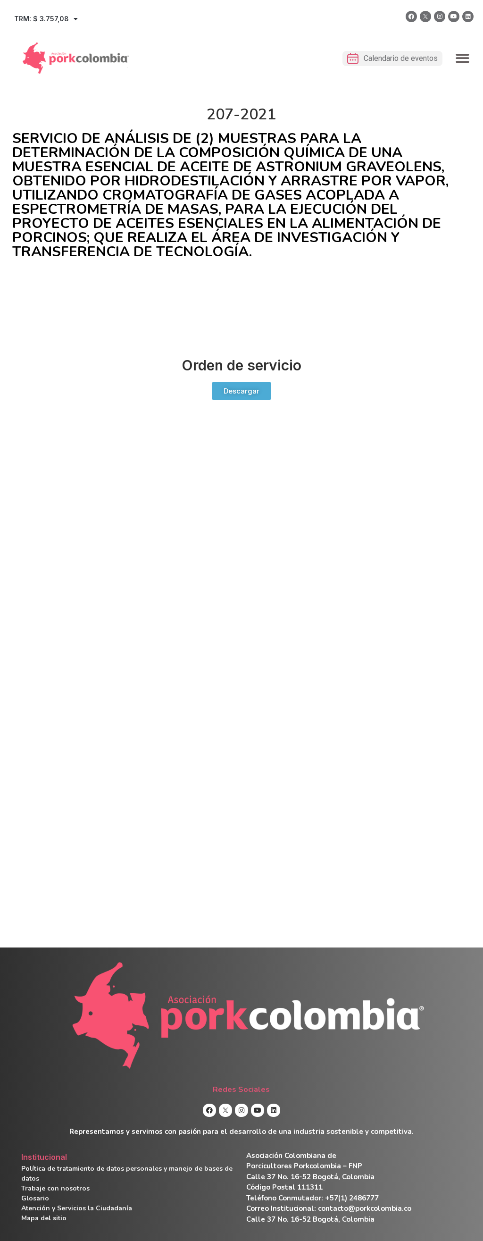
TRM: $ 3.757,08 (41, 19)
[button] (463, 58)
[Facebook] (411, 16)
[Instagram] (439, 16)
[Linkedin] (468, 16)
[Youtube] (453, 16)
